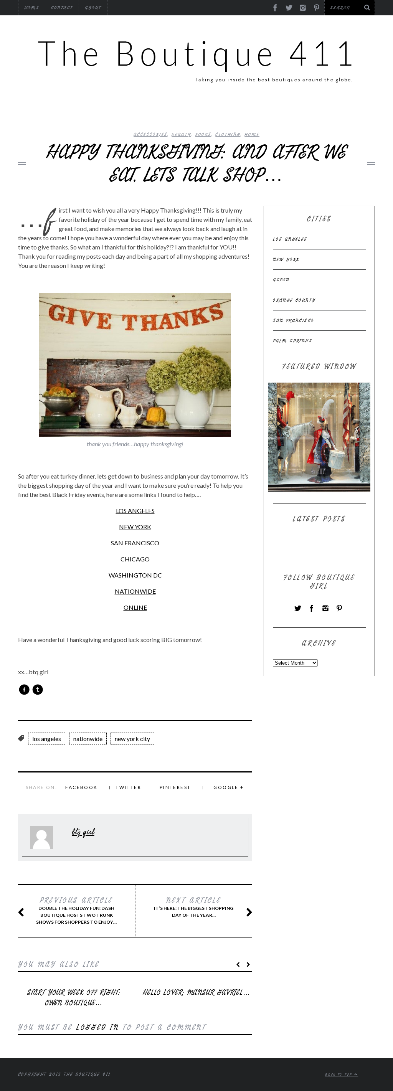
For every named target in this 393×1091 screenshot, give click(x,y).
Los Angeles (290, 239)
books (203, 134)
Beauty (181, 134)
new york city (132, 738)
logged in (97, 1027)
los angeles (46, 738)
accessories (150, 134)
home (251, 134)
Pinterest (175, 787)
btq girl (83, 831)
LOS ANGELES (135, 510)
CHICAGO (135, 559)
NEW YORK (135, 526)
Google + (228, 787)
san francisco (293, 320)
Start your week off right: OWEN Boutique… (73, 997)
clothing (227, 134)
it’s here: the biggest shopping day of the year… (193, 907)
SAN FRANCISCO (135, 542)
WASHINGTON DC (135, 575)
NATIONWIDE (135, 591)
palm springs (292, 341)
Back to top (339, 1075)
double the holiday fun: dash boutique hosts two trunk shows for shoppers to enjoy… (76, 910)
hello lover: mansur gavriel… (196, 992)
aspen (281, 280)
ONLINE (135, 607)
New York (286, 259)
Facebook (81, 787)
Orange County (294, 300)
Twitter (128, 787)
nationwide (87, 738)
